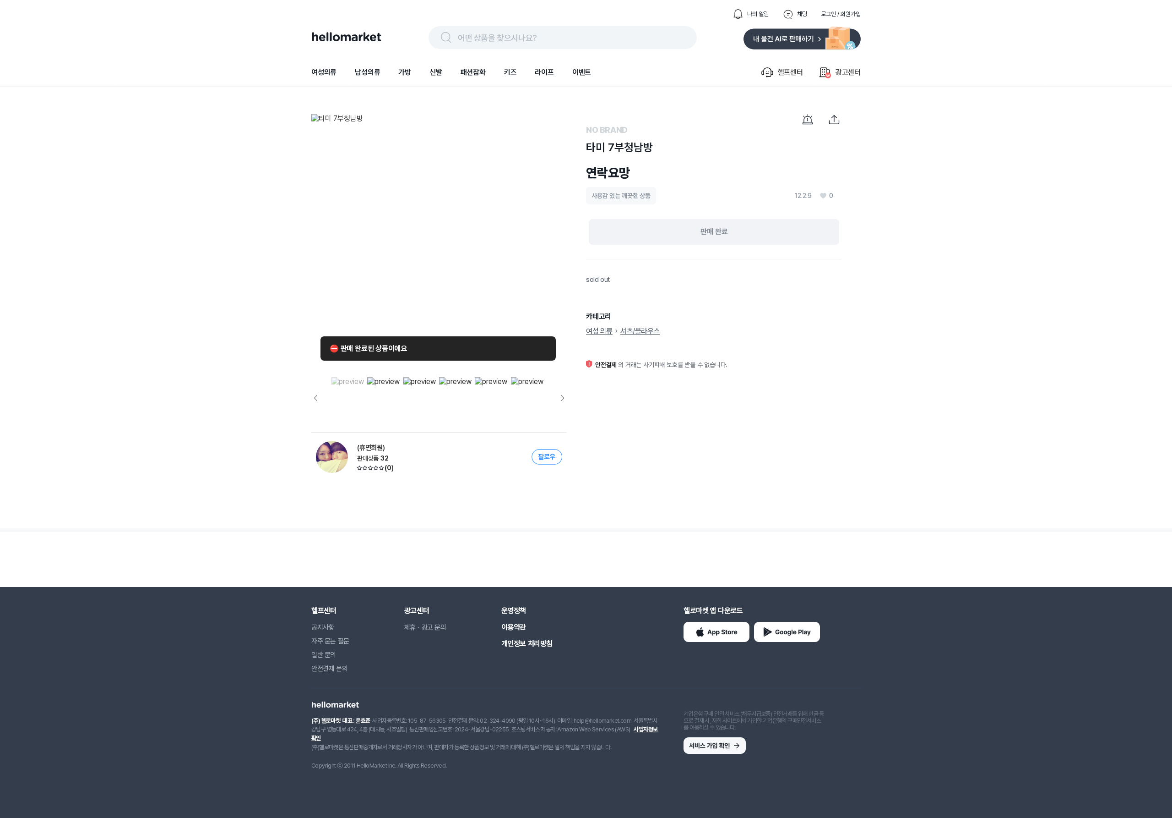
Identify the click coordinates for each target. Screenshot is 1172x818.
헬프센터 (323, 610)
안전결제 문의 (329, 668)
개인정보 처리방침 (527, 643)
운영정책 (513, 610)
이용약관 (513, 627)
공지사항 (322, 627)
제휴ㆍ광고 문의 (425, 627)
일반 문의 (323, 655)
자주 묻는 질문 (330, 641)
